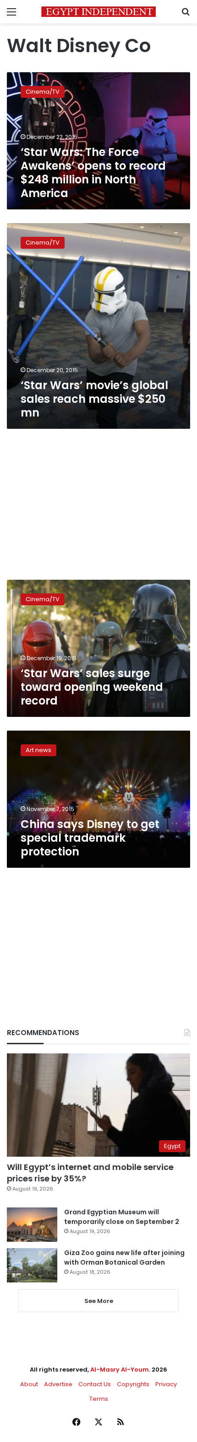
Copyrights (133, 1384)
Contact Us (94, 1384)
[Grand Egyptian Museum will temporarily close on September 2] (32, 1224)
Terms (98, 1398)
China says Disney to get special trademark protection (90, 838)
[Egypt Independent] (98, 11)
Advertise (58, 1384)
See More (98, 1301)
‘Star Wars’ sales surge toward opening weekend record (92, 687)
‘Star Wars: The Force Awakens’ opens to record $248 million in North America (93, 172)
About (29, 1384)
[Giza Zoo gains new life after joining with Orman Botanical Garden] (32, 1265)
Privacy (166, 1384)
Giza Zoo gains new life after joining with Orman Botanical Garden (124, 1257)
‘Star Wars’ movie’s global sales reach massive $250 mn (94, 399)
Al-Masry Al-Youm (119, 1369)
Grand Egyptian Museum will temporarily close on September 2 (121, 1216)
